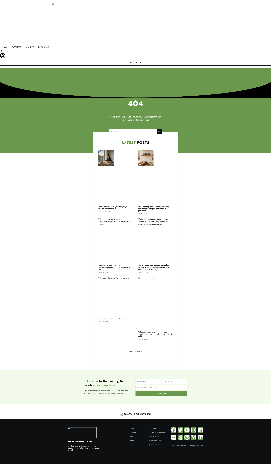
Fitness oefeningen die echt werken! (112, 319)
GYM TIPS (29, 47)
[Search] (159, 131)
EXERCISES (16, 47)
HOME (4, 47)
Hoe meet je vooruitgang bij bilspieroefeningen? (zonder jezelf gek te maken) (114, 267)
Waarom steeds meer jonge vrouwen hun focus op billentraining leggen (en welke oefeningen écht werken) (153, 267)
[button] (1, 51)
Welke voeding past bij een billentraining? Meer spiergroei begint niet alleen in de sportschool (154, 208)
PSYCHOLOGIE (44, 47)
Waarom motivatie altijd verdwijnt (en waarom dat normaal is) (113, 207)
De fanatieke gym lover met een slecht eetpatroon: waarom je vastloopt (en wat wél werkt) (155, 334)
